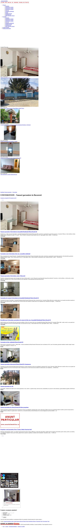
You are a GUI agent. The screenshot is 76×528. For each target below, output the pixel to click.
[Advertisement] (36, 38)
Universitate (14, 192)
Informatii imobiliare (13, 526)
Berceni (21, 521)
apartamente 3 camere (9, 8)
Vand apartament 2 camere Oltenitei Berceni (8, 174)
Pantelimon (31, 521)
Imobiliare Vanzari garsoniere (5, 192)
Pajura (27, 521)
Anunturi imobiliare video (8, 521)
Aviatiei (14, 521)
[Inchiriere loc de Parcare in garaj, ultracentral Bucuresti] (10, 156)
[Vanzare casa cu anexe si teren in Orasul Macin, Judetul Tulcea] (19, 106)
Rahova (34, 521)
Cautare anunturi (6, 27)
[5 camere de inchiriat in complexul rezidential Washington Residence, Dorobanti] (10, 122)
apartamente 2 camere (9, 7)
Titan (41, 521)
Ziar (3, 526)
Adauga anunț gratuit (7, 28)
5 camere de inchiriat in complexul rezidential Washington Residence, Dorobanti (15, 124)
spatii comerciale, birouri (9, 15)
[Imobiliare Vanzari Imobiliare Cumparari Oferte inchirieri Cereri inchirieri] (7, 514)
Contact (6, 526)
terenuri (6, 12)
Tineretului (38, 521)
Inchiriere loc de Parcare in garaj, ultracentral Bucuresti (10, 157)
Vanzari (4, 5)
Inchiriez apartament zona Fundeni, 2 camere (8, 141)
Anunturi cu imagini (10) (5, 197)
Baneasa (18, 521)
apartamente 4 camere (9, 9)
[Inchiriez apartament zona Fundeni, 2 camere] (10, 139)
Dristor (24, 521)
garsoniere (7, 6)
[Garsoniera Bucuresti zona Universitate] (12, 507)
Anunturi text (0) (13, 197)
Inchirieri (4, 16)
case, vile (7, 10)
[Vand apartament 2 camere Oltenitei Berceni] (10, 172)
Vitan (48, 521)
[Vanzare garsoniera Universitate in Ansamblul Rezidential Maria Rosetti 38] (19, 75)
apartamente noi (8, 14)
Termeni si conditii (21, 526)
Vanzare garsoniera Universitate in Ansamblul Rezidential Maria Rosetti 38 (14, 77)
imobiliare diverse (8, 13)
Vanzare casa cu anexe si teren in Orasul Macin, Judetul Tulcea (12, 108)
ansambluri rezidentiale (9, 11)
